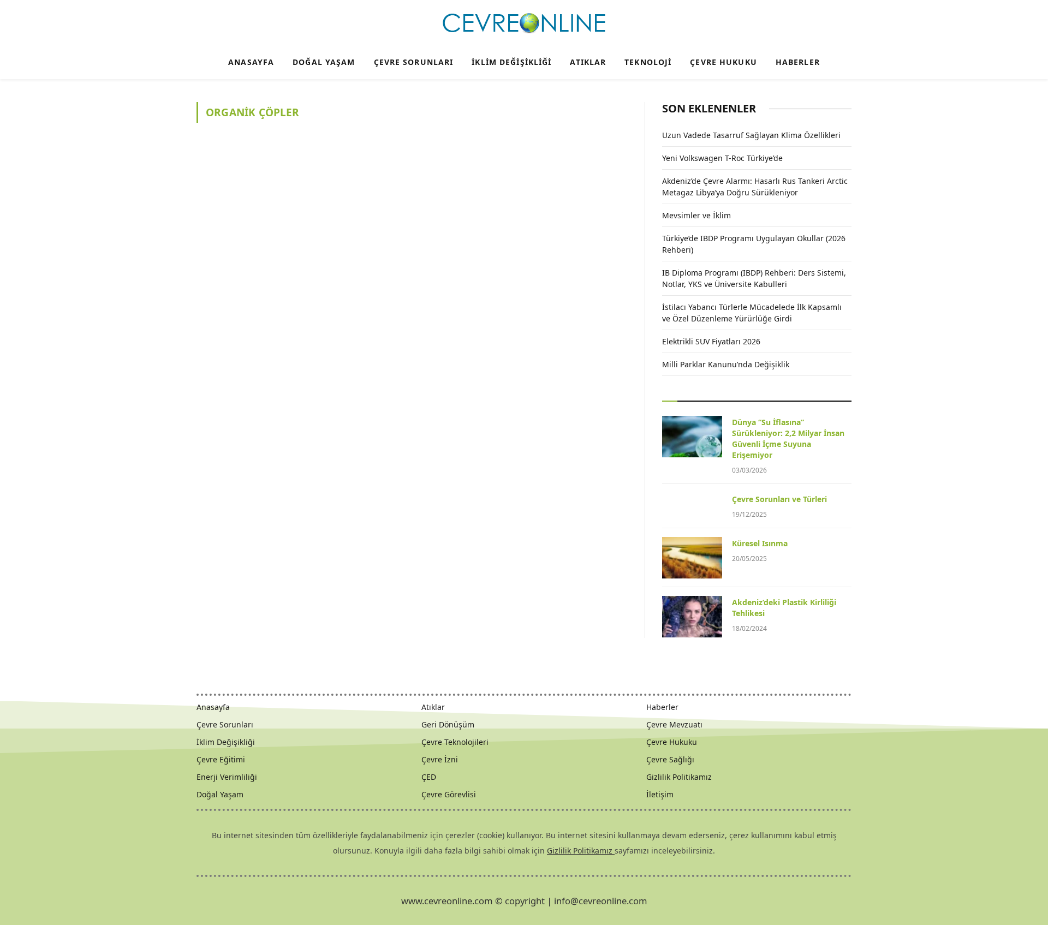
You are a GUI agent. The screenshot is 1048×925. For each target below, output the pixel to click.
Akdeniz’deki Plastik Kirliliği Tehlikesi (784, 607)
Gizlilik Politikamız (679, 777)
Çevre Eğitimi (220, 759)
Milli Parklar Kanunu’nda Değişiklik (725, 364)
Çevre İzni (439, 759)
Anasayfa (251, 62)
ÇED (428, 777)
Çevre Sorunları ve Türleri (779, 499)
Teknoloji (647, 62)
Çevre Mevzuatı (674, 724)
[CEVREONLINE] (524, 23)
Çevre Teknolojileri (455, 742)
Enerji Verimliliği (226, 777)
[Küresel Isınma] (692, 557)
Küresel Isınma (760, 543)
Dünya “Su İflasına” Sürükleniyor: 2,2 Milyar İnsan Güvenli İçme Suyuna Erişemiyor (788, 438)
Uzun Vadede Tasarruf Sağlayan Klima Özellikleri (751, 135)
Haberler (798, 62)
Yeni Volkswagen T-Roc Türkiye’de (722, 158)
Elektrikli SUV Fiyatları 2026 (711, 341)
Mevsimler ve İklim (696, 215)
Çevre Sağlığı (670, 759)
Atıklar (588, 62)
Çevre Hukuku (723, 62)
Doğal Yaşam (324, 62)
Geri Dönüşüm (447, 724)
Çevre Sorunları (414, 62)
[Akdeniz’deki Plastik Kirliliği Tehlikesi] (692, 616)
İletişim (660, 794)
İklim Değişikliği (511, 62)
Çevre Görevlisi (448, 794)
